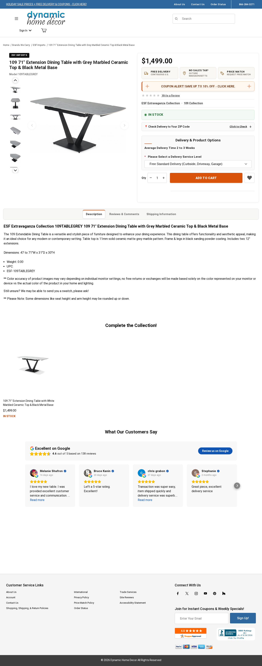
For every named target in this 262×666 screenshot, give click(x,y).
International (81, 592)
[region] (15, 125)
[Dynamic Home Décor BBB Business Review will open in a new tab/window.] (236, 634)
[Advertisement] (131, 538)
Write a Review (161, 95)
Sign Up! (243, 618)
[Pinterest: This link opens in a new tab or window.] (214, 593)
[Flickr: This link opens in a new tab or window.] (224, 593)
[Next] (15, 170)
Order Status (218, 4)
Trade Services (128, 592)
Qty (144, 177)
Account (10, 597)
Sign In (23, 30)
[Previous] (15, 80)
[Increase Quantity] (164, 178)
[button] (15, 90)
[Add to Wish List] (250, 178)
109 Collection (193, 103)
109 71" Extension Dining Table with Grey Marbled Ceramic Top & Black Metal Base (91, 45)
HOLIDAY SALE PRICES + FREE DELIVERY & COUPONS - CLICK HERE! (46, 4)
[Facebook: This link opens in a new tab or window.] (178, 593)
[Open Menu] (16, 18)
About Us (179, 4)
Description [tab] (94, 214)
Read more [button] (37, 500)
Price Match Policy (84, 602)
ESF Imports (39, 45)
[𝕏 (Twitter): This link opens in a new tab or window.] (187, 593)
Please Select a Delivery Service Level (174, 156)
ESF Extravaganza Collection (161, 103)
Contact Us (197, 4)
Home (6, 45)
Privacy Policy (81, 597)
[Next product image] (124, 125)
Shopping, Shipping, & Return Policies (27, 608)
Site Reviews (127, 597)
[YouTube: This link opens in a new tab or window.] (205, 593)
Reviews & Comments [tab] (124, 214)
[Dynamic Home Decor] (46, 18)
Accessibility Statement (133, 602)
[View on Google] (34, 473)
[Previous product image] (32, 125)
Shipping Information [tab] (161, 214)
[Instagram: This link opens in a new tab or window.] (196, 593)
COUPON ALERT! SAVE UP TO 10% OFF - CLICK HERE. (198, 86)
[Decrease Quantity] (151, 178)
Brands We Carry (21, 45)
